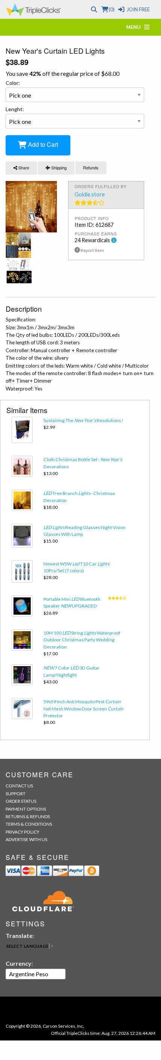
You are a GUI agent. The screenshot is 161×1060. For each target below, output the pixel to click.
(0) (111, 9)
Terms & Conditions (29, 824)
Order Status (21, 801)
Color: (13, 83)
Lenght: (15, 109)
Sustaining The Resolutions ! (83, 420)
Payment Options (26, 809)
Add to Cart (42, 144)
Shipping (58, 167)
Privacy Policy (22, 832)
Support (15, 793)
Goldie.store (90, 194)
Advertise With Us (26, 839)
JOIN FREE (138, 9)
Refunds (90, 167)
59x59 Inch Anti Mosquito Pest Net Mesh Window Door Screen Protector (83, 708)
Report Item (92, 250)
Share (23, 167)
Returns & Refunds (28, 816)
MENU (135, 27)
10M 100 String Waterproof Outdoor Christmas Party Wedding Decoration (81, 640)
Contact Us (19, 786)
